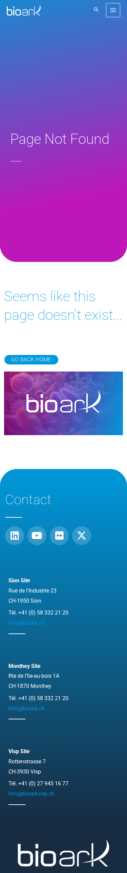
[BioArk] (24, 10)
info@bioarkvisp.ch (31, 793)
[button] (96, 10)
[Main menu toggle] (113, 10)
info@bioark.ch (26, 623)
